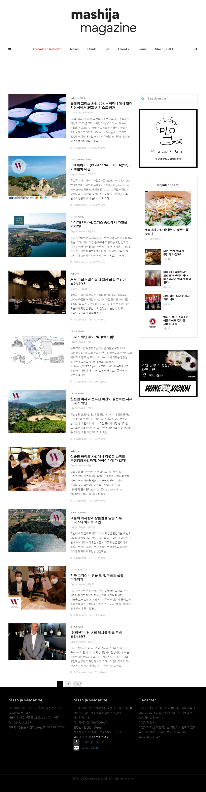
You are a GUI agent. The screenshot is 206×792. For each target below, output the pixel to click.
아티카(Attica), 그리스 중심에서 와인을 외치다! (98, 224)
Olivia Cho (76, 112)
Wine (83, 98)
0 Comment (78, 147)
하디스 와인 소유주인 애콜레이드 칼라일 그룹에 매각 (175, 320)
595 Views (97, 205)
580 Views (97, 500)
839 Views (97, 262)
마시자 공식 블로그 (93, 748)
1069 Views (98, 615)
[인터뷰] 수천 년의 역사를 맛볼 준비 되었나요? (96, 634)
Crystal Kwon (77, 174)
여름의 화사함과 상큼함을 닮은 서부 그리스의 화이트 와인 (96, 520)
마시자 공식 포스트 (93, 742)
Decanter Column (47, 49)
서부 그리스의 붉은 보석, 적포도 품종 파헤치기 (97, 577)
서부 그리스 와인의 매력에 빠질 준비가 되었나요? (98, 281)
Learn (141, 49)
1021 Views (98, 672)
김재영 (148, 238)
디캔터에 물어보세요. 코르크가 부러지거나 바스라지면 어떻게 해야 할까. (177, 277)
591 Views (97, 319)
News (74, 49)
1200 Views (98, 381)
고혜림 (74, 288)
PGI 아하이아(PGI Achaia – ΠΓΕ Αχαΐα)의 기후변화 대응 (101, 167)
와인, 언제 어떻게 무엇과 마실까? (173, 252)
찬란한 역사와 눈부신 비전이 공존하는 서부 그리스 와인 (101, 401)
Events (123, 49)
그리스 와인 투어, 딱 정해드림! (92, 337)
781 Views (97, 438)
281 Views (97, 147)
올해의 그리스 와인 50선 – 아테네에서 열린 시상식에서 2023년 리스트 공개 (101, 105)
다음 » (77, 683)
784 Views (97, 558)
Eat (107, 49)
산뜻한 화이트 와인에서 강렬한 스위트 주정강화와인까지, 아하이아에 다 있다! (98, 458)
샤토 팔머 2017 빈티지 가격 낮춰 (176, 297)
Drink (91, 49)
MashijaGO (164, 49)
